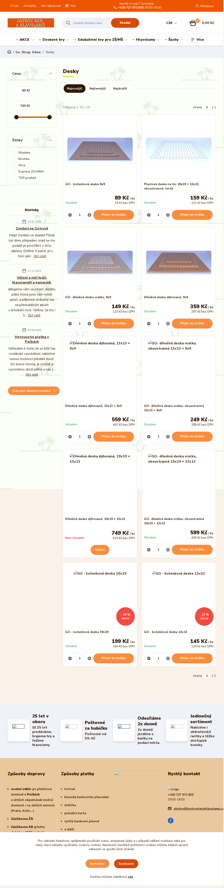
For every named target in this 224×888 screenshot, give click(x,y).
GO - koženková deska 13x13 (165, 632)
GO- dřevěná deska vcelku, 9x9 (88, 297)
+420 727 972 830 (131, 8)
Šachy (173, 39)
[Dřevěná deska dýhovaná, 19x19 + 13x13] (100, 484)
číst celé (40, 256)
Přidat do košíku (113, 215)
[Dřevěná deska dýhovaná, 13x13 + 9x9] (100, 371)
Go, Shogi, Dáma (28, 52)
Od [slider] (16, 117)
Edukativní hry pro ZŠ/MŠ (100, 39)
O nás (14, 6)
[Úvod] (31, 23)
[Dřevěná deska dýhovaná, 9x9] (178, 262)
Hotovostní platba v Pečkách (32, 339)
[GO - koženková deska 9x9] (100, 149)
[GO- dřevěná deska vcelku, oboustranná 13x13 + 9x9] (178, 371)
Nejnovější (74, 88)
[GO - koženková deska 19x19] (100, 597)
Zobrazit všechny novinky (31, 391)
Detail (100, 550)
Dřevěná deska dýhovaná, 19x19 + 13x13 (95, 519)
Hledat (125, 23)
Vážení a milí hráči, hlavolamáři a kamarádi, (32, 280)
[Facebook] (172, 821)
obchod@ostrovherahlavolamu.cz (199, 809)
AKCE (24, 39)
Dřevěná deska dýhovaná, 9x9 (166, 297)
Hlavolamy (145, 39)
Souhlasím (126, 864)
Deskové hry (54, 39)
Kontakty (30, 6)
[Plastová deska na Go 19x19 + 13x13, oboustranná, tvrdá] (178, 149)
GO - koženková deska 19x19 (86, 632)
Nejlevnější (98, 88)
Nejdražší (120, 88)
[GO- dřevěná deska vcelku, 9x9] (100, 262)
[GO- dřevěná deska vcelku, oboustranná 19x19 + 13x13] (178, 484)
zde (130, 877)
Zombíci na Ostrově (32, 228)
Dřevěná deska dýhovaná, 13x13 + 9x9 (93, 406)
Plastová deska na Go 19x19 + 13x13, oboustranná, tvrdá (171, 186)
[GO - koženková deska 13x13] (178, 597)
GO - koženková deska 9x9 (85, 184)
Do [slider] (49, 117)
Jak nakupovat (51, 6)
